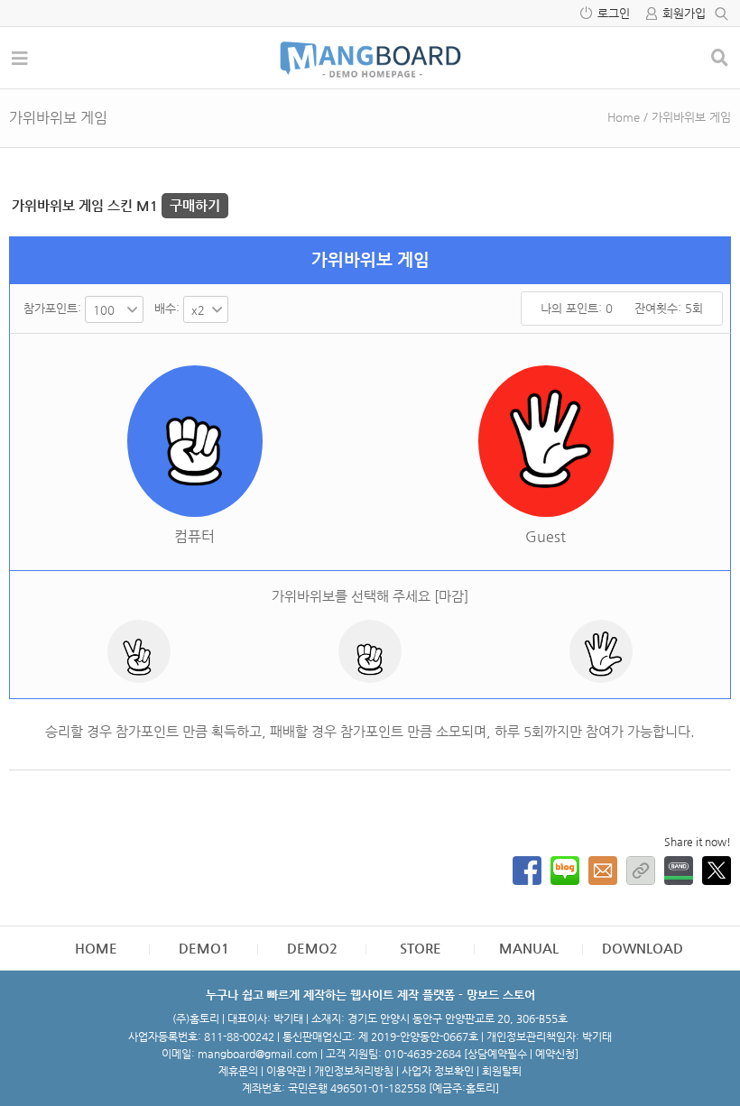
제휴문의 (238, 1071)
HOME (96, 947)
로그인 (613, 13)
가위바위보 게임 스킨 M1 (116, 205)
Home (623, 117)
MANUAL (529, 947)
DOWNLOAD (642, 947)
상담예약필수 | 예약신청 (521, 1053)
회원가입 (684, 13)
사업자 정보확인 (438, 1071)
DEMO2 (312, 947)
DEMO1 (204, 947)
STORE (420, 947)
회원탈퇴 (502, 1071)
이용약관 (286, 1071)
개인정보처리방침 (353, 1071)
